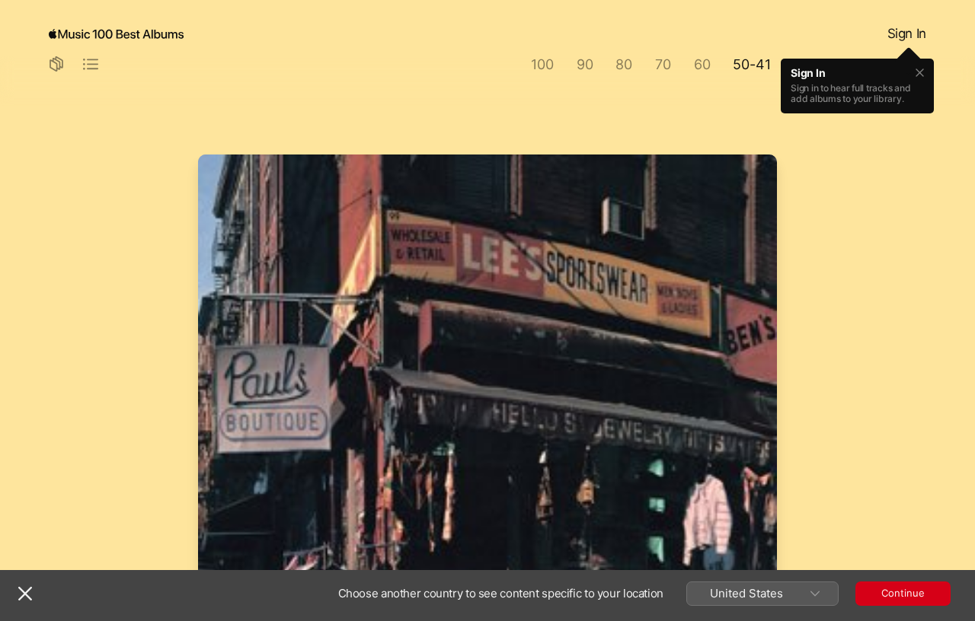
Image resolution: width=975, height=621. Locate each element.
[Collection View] (56, 65)
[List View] (90, 65)
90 (585, 64)
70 (663, 64)
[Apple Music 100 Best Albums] (116, 34)
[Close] (25, 593)
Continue (903, 593)
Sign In (906, 33)
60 (702, 64)
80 (623, 64)
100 (542, 64)
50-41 (751, 64)
